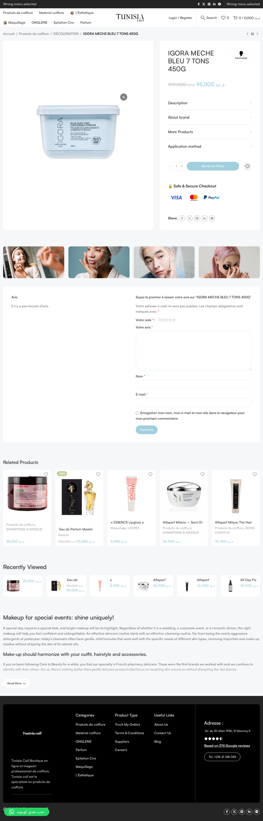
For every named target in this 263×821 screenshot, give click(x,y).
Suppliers (122, 741)
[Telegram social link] (219, 4)
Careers (121, 750)
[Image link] (32, 733)
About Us (161, 724)
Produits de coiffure (34, 34)
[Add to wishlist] (247, 166)
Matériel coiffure (88, 733)
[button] (26, 812)
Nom (140, 376)
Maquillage (118, 528)
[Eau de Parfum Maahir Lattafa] (56, 586)
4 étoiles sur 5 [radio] (170, 320)
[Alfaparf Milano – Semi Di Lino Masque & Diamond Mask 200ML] (184, 494)
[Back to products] (252, 34)
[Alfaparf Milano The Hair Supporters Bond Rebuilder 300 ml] (236, 494)
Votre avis (144, 327)
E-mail (142, 394)
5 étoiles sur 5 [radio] (174, 320)
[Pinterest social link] (209, 4)
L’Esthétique (85, 775)
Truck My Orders (127, 724)
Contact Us (162, 733)
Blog (157, 741)
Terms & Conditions (129, 733)
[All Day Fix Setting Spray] (230, 586)
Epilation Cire (86, 758)
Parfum (63, 535)
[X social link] (203, 4)
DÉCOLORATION (66, 34)
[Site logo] (131, 17)
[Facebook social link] (198, 4)
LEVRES (134, 528)
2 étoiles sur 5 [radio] (163, 320)
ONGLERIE (83, 741)
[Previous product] (247, 34)
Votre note (145, 320)
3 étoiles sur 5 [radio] (167, 320)
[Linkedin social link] (214, 4)
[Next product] (257, 34)
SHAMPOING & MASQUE (24, 529)
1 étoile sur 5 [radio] (160, 320)
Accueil (9, 34)
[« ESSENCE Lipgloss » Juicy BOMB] (131, 494)
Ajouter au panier (212, 166)
